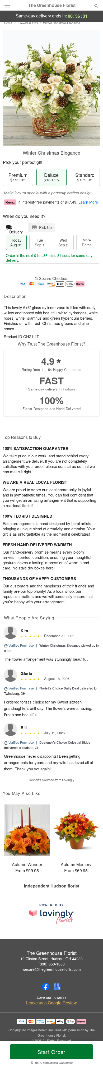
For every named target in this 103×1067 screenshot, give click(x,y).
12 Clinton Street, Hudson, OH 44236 (51, 958)
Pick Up (45, 227)
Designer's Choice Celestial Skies (64, 742)
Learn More (88, 202)
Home (8, 23)
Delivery (16, 230)
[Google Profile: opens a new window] (57, 986)
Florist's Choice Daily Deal (59, 688)
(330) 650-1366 (52, 964)
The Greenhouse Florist (52, 5)
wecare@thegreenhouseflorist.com (51, 969)
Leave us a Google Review (51, 1003)
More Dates (87, 242)
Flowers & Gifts (28, 23)
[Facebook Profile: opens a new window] (45, 986)
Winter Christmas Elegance (60, 645)
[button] (92, 1055)
